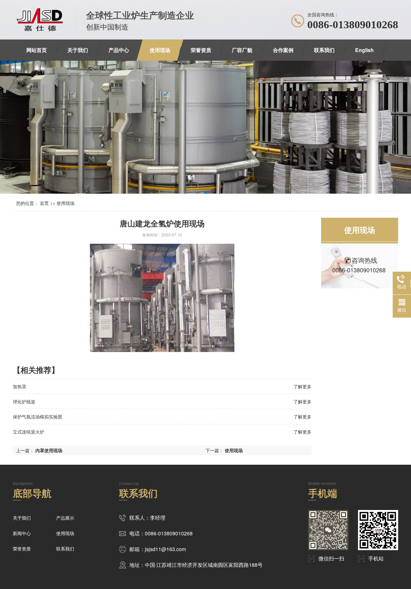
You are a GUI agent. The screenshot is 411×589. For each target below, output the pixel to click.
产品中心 (119, 50)
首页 (44, 203)
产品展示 (65, 517)
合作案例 (283, 50)
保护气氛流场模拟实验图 (37, 416)
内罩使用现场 (48, 450)
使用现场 (160, 50)
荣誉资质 (201, 50)
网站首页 (36, 50)
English (364, 50)
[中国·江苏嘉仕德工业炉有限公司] (39, 20)
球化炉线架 (24, 401)
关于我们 (77, 50)
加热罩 (19, 386)
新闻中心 (22, 533)
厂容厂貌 (242, 50)
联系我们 (324, 50)
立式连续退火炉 (28, 431)
